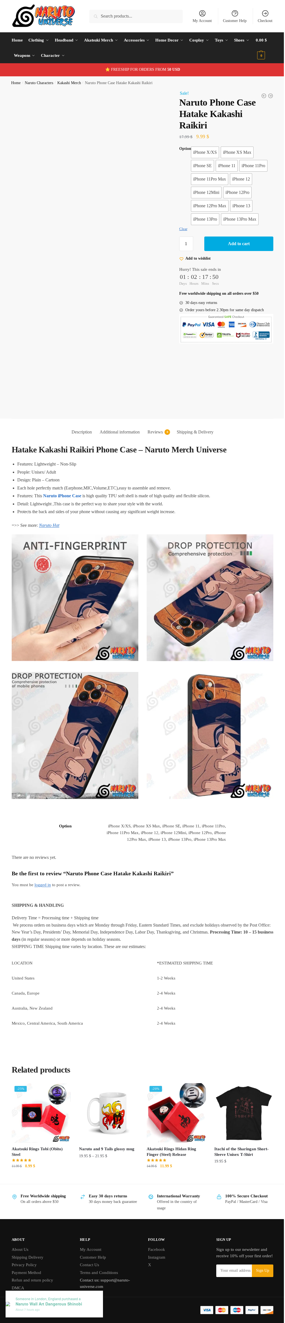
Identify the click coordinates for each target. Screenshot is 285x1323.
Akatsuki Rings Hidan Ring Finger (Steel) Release (169, 1141)
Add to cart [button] (40, 1167)
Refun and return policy (32, 1270)
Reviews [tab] (153, 427)
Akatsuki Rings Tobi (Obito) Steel (37, 1141)
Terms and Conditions (98, 1262)
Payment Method (26, 1262)
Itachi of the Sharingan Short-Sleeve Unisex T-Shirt (238, 1141)
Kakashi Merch (69, 83)
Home (16, 83)
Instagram (154, 1247)
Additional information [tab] (118, 427)
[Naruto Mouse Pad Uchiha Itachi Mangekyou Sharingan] (266, 96)
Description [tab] (80, 427)
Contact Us (88, 1254)
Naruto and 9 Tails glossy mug (106, 1138)
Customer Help (230, 21)
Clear (180, 229)
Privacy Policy (24, 1254)
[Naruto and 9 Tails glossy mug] (107, 1103)
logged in (43, 875)
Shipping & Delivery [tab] (193, 427)
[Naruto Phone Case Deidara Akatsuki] (259, 96)
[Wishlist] (61, 1082)
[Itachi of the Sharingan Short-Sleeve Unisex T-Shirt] (240, 1103)
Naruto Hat (49, 520)
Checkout (261, 21)
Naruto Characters (39, 83)
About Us (20, 1239)
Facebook (154, 1239)
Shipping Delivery (27, 1247)
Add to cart (235, 243)
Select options (107, 1167)
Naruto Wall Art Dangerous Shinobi (49, 1304)
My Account (198, 21)
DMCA (18, 1277)
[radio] (202, 152)
